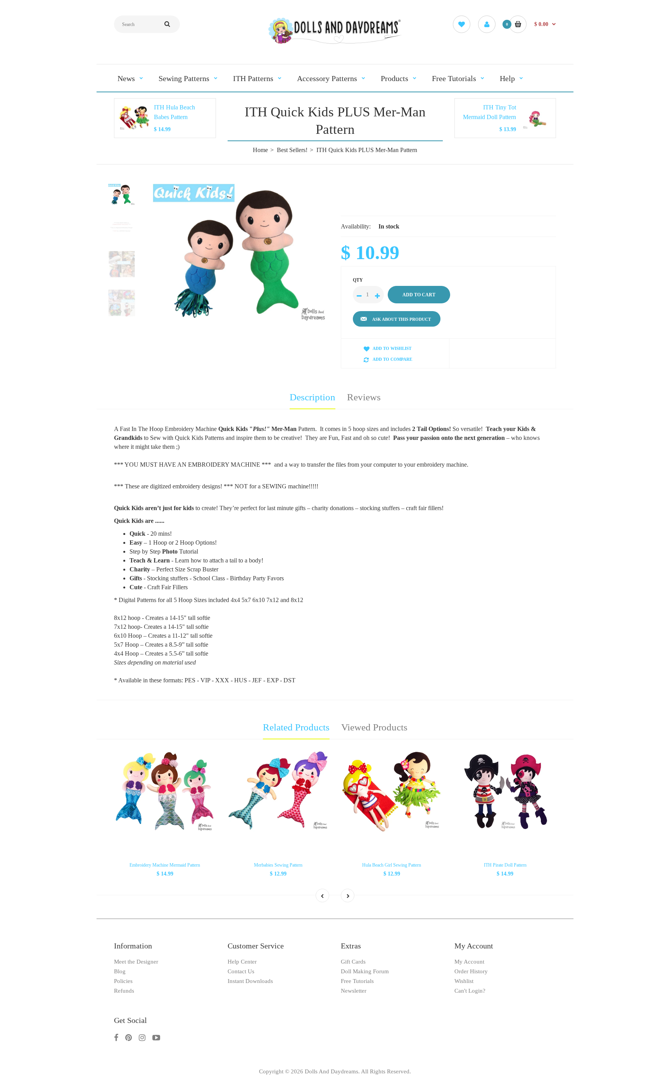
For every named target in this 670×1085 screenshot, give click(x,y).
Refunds (124, 991)
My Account (469, 962)
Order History (471, 971)
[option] (241, 254)
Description (312, 397)
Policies (123, 981)
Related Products (296, 727)
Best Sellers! (292, 150)
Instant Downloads (250, 981)
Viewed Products (374, 727)
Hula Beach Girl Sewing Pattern (391, 865)
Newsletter (353, 991)
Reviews (364, 397)
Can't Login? (469, 991)
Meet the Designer (136, 962)
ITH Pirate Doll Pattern (505, 865)
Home (260, 150)
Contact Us (241, 971)
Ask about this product (401, 319)
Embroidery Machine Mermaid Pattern (165, 865)
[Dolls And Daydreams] (335, 43)
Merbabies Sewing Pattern (278, 865)
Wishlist (463, 981)
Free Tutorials (357, 981)
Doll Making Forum (365, 971)
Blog (120, 971)
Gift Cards (353, 962)
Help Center (242, 962)
